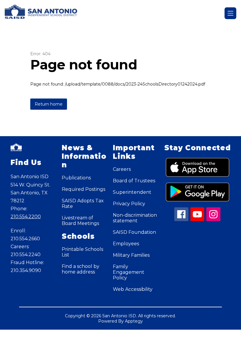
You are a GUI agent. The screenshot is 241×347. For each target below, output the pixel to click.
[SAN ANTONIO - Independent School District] (45, 13)
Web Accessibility (133, 289)
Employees (126, 243)
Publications (76, 178)
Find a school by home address (80, 269)
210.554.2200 (26, 216)
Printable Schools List (82, 252)
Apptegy (134, 321)
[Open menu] (230, 13)
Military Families (131, 255)
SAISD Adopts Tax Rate (83, 203)
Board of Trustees (134, 180)
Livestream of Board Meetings (80, 220)
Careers (122, 169)
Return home (49, 104)
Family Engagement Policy (128, 272)
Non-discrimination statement (135, 217)
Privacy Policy (129, 203)
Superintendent (132, 192)
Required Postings (83, 189)
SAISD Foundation (134, 232)
